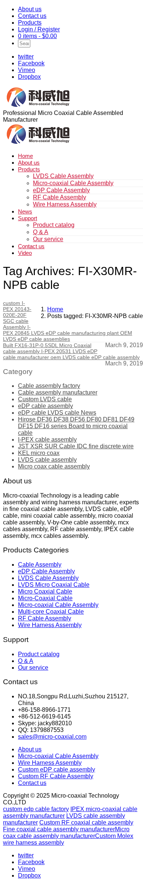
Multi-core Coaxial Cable (51, 611)
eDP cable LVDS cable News (57, 412)
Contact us (32, 16)
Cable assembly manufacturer (57, 392)
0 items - (37, 36)
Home (25, 156)
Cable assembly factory (49, 386)
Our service (48, 239)
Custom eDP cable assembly (56, 769)
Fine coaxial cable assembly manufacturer (59, 829)
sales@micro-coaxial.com (52, 736)
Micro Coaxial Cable (45, 591)
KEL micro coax (39, 453)
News (25, 211)
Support (27, 218)
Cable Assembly (39, 564)
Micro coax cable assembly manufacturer (66, 832)
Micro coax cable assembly (54, 466)
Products (30, 22)
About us (30, 9)
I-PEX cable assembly (47, 439)
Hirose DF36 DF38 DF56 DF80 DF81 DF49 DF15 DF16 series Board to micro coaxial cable (76, 426)
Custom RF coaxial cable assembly (86, 822)
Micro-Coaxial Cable (45, 598)
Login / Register (39, 29)
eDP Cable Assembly (61, 190)
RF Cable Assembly (59, 197)
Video (25, 253)
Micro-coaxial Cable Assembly (73, 183)
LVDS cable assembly (47, 459)
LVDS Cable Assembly (63, 176)
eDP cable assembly (45, 406)
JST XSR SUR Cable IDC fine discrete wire (76, 446)
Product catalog (53, 225)
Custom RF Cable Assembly (55, 776)
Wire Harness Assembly (65, 204)
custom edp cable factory (36, 809)
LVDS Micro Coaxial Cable (53, 585)
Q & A (40, 232)
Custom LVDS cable (45, 399)
